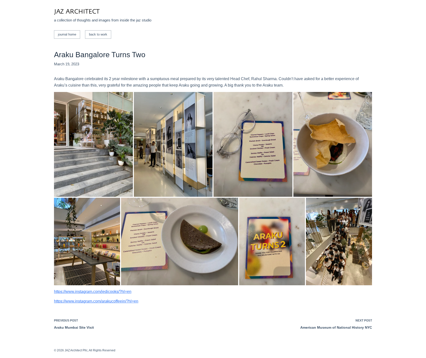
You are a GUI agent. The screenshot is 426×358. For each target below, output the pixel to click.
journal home (67, 34)
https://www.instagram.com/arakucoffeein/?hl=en (96, 301)
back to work (98, 34)
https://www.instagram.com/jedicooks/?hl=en (92, 291)
